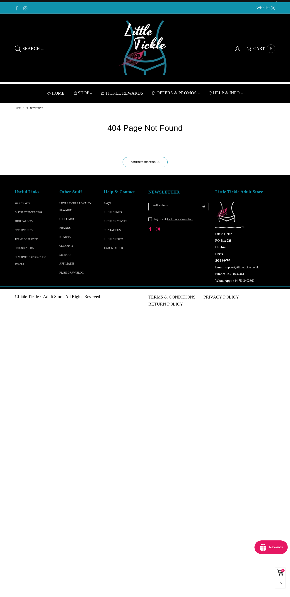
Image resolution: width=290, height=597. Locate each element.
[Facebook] (16, 8)
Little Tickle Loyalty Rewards (75, 207)
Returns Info (24, 230)
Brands (65, 227)
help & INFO (227, 93)
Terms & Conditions (172, 297)
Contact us (112, 230)
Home (58, 93)
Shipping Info (24, 221)
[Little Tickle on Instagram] (158, 230)
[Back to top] (280, 583)
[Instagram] (25, 8)
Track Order (113, 248)
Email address (159, 205)
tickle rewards (124, 93)
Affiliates (67, 263)
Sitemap (65, 254)
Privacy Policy (221, 297)
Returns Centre (115, 221)
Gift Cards (67, 219)
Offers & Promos (177, 93)
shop (84, 93)
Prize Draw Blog (71, 272)
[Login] (241, 48)
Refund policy (24, 248)
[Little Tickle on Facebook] (150, 230)
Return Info (113, 212)
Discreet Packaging (28, 212)
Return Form (113, 239)
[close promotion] (275, 1)
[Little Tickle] (145, 47)
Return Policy (165, 304)
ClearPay (66, 245)
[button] (203, 206)
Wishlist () (265, 8)
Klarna (65, 237)
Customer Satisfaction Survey (30, 260)
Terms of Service (26, 239)
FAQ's (107, 203)
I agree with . (174, 219)
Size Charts (22, 203)
